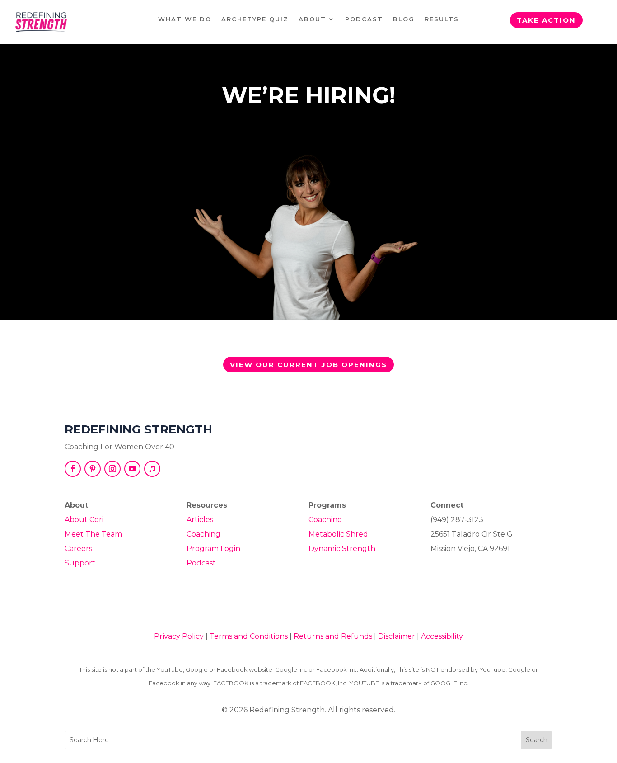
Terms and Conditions (249, 636)
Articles (200, 519)
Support (80, 563)
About (312, 19)
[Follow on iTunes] (152, 469)
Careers (78, 548)
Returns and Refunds (333, 636)
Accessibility (442, 636)
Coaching (203, 534)
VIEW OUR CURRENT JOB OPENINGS (308, 364)
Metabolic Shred (338, 534)
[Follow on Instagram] (112, 469)
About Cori (84, 519)
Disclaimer (396, 636)
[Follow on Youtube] (132, 469)
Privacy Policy (179, 636)
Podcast (364, 19)
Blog (404, 19)
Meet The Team (93, 534)
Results (442, 19)
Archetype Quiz (255, 19)
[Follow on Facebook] (73, 469)
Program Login (213, 548)
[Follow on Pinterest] (92, 469)
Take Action (546, 20)
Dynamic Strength (341, 548)
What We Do (184, 19)
